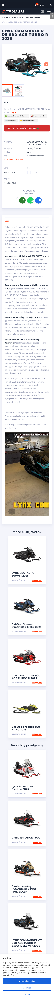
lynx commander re (35, 155)
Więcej (13, 112)
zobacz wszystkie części (14, 159)
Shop (21, 17)
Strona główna (9, 17)
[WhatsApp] (30, 200)
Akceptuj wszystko (27, 981)
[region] (27, 977)
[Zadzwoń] (22, 200)
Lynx (29, 152)
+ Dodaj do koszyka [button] (32, 580)
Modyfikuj (27, 988)
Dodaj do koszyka (30, 192)
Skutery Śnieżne (33, 17)
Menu (49, 11)
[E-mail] (38, 200)
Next (46, 64)
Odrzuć (27, 994)
